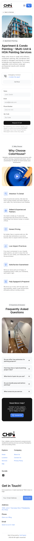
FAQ (3, 464)
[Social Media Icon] (3, 475)
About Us (17, 454)
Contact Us (17, 457)
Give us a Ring (7, 517)
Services (4, 460)
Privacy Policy (18, 460)
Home (3, 454)
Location (4, 457)
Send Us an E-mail (8, 525)
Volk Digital (22, 535)
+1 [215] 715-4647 (14, 77)
